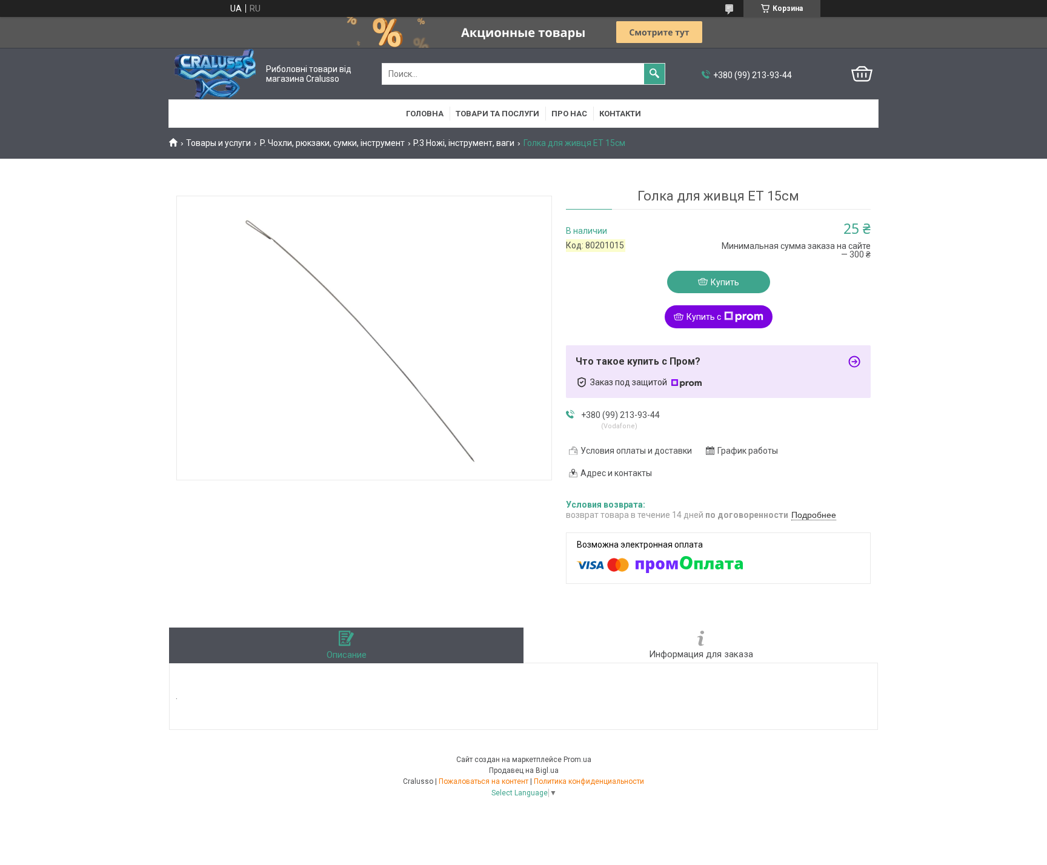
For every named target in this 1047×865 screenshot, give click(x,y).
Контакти (620, 113)
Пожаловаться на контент (483, 781)
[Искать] (654, 74)
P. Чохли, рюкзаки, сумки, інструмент (332, 143)
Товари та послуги (497, 113)
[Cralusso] (215, 74)
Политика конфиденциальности (589, 781)
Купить (725, 282)
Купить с (703, 317)
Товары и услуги (218, 143)
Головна (425, 113)
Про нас (569, 113)
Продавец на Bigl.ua (524, 770)
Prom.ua (577, 759)
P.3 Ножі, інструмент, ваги (463, 143)
